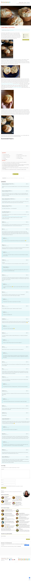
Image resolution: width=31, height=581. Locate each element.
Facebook (9, 559)
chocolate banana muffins (5, 84)
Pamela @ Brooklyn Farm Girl (7, 183)
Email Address (3, 536)
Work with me (6, 559)
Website (2, 484)
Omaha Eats (2, 559)
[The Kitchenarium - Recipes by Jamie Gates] (5, 2)
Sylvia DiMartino (5, 456)
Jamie (4, 238)
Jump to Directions (25, 39)
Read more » (2, 492)
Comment (2, 469)
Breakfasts (12, 30)
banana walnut (10, 83)
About (25, 2)
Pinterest (13, 559)
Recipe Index (21, 2)
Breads (10, 30)
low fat (7, 83)
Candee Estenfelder (5, 418)
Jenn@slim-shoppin (5, 211)
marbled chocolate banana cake (14, 84)
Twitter (11, 559)
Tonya (3, 376)
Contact (28, 2)
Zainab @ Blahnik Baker (6, 190)
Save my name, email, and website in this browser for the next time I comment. (12, 486)
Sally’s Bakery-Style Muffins (16, 87)
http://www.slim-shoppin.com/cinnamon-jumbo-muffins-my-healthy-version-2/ (14, 216)
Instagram (14, 559)
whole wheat (3, 83)
